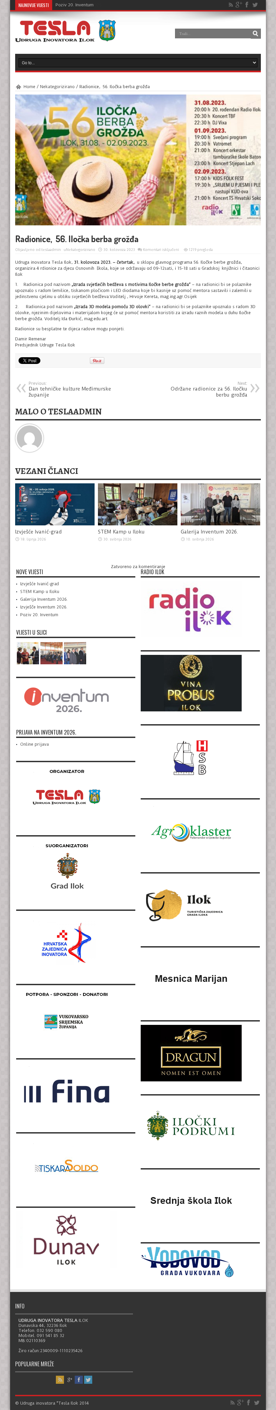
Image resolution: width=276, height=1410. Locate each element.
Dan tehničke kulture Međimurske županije (70, 389)
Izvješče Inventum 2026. (43, 606)
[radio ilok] (191, 635)
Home (29, 86)
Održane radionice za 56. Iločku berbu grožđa (209, 389)
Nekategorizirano (57, 86)
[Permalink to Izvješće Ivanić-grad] (55, 523)
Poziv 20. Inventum (75, 4)
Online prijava (34, 744)
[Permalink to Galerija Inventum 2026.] (220, 523)
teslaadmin (51, 250)
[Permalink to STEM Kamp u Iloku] (137, 523)
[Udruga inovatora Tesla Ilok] (65, 37)
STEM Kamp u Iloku (121, 532)
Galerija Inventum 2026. (209, 532)
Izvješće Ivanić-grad (38, 532)
